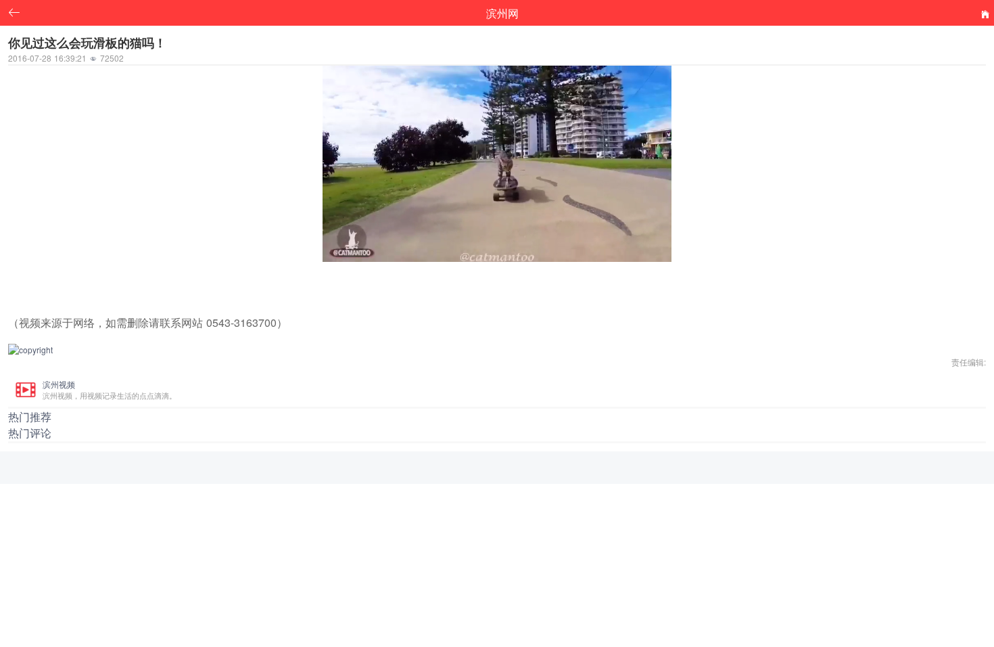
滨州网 (502, 12)
